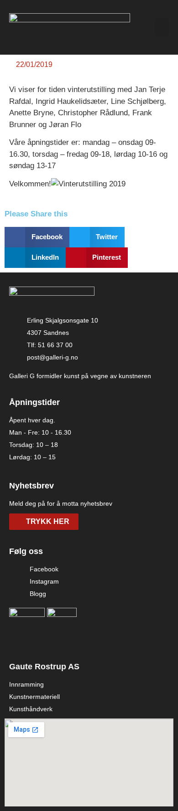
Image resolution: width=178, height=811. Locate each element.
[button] (162, 27)
